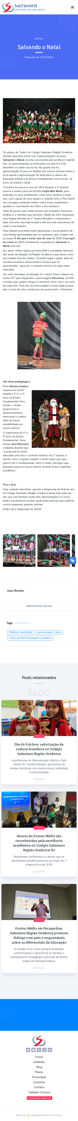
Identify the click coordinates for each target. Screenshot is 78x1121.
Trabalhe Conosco (39, 1092)
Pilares (39, 1072)
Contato (39, 1087)
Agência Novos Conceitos (48, 1115)
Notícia (39, 39)
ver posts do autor (39, 606)
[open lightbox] (19, 550)
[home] (23, 7)
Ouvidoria (39, 1082)
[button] (72, 7)
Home (39, 1057)
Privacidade (39, 1077)
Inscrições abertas (39, 1098)
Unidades (39, 1062)
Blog (39, 1067)
